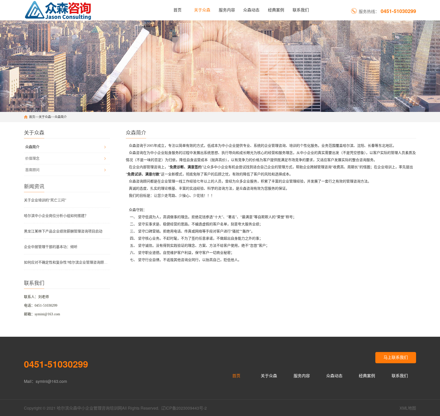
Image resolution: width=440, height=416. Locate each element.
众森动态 (251, 10)
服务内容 (227, 10)
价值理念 (32, 158)
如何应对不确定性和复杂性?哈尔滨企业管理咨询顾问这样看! (67, 262)
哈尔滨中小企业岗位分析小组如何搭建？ (56, 216)
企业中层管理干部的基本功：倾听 (50, 247)
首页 (177, 10)
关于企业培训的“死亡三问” (45, 200)
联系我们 (301, 10)
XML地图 (408, 408)
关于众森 (202, 10)
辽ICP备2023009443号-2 (184, 408)
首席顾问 (32, 170)
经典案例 (276, 10)
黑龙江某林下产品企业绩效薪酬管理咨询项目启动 (63, 231)
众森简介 (60, 117)
